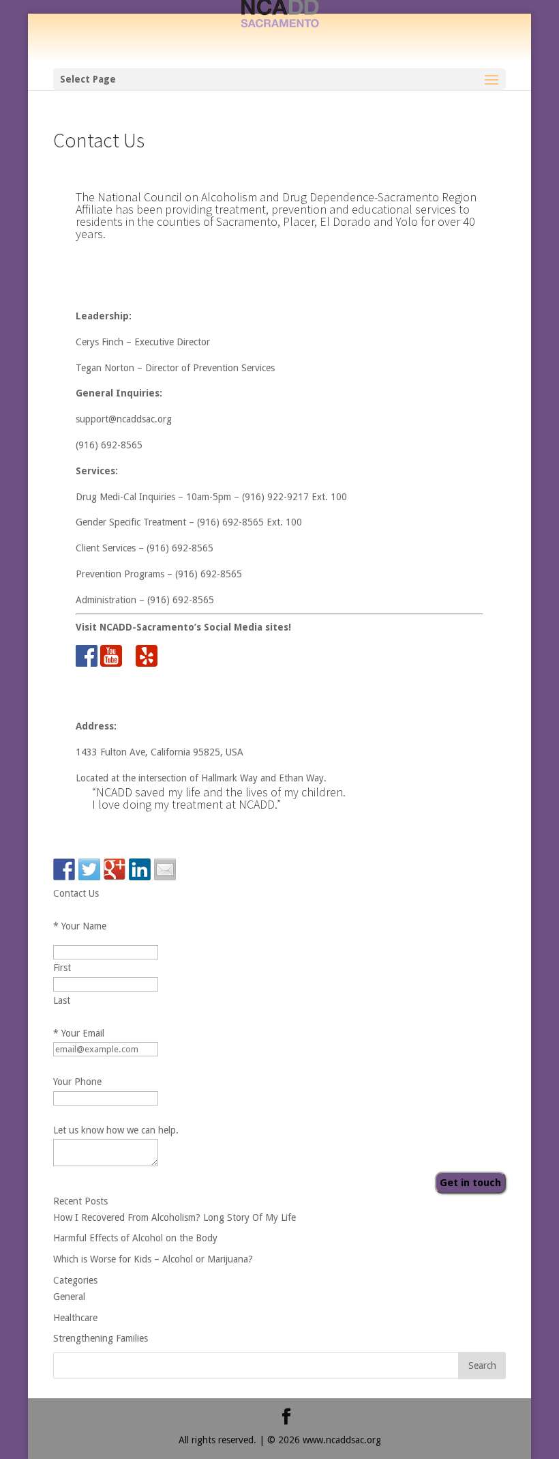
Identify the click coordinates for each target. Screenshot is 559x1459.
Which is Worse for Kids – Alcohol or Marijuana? (153, 1259)
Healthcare (75, 1317)
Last (61, 1000)
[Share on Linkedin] (140, 869)
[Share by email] (165, 869)
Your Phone (77, 1081)
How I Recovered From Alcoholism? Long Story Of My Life (174, 1217)
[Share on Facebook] (64, 869)
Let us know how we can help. (116, 1130)
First (62, 967)
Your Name (79, 926)
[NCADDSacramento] (279, 33)
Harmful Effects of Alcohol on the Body (135, 1237)
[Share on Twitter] (89, 869)
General (69, 1296)
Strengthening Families (100, 1338)
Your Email (78, 1033)
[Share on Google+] (114, 869)
